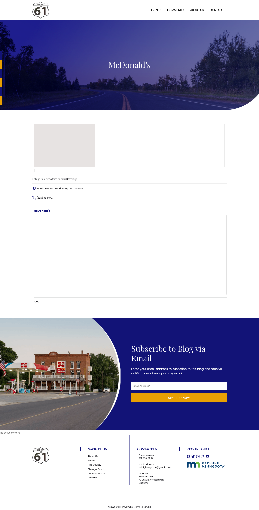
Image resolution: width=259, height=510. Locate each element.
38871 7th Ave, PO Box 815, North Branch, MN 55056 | (151, 480)
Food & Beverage (67, 179)
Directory (51, 179)
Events (156, 10)
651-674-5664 (146, 458)
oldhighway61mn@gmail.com (155, 467)
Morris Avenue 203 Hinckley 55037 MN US (60, 188)
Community (175, 10)
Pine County (94, 464)
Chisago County (97, 469)
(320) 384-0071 (45, 197)
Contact (217, 10)
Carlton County (96, 473)
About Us (197, 10)
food (36, 301)
